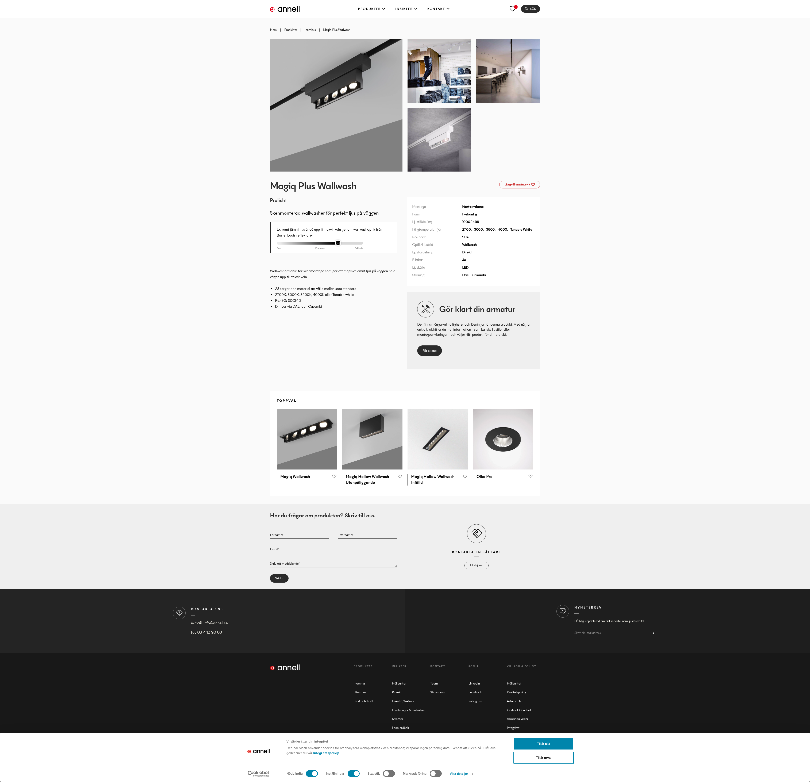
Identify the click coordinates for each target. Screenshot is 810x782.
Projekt (396, 692)
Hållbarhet (399, 683)
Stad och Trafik (364, 701)
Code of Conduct (519, 710)
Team (434, 683)
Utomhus (360, 692)
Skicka (279, 578)
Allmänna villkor (517, 719)
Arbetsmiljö (514, 701)
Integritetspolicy (326, 753)
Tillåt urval (543, 757)
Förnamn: (276, 535)
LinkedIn (474, 683)
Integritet (513, 727)
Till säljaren (476, 565)
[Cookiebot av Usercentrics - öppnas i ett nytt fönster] (258, 774)
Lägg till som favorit (517, 185)
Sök (533, 9)
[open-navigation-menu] (384, 9)
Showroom (437, 692)
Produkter (369, 9)
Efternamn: (345, 535)
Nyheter (397, 719)
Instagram (475, 701)
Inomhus (310, 29)
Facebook (475, 692)
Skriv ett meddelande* (285, 563)
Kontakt (436, 9)
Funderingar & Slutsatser (408, 710)
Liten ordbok (400, 727)
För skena (430, 350)
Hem (273, 29)
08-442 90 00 (209, 632)
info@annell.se (216, 623)
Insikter (404, 9)
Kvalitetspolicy (516, 692)
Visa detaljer (459, 773)
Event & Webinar (403, 701)
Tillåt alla (543, 743)
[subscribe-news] (652, 633)
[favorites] (513, 9)
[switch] (354, 773)
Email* (274, 549)
